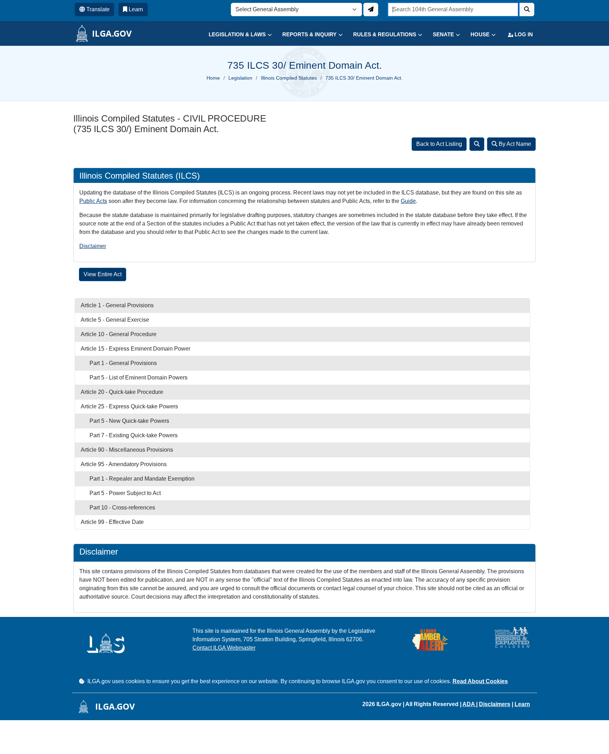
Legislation (240, 78)
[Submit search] (526, 9)
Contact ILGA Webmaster (224, 648)
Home (213, 78)
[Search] (476, 144)
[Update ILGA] (370, 9)
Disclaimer (92, 246)
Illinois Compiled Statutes (289, 78)
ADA (469, 704)
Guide (408, 201)
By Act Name (514, 144)
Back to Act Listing (439, 144)
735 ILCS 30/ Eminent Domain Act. (363, 78)
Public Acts (93, 201)
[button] (235, 34)
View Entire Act (103, 274)
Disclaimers (494, 704)
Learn (522, 704)
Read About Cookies (480, 681)
